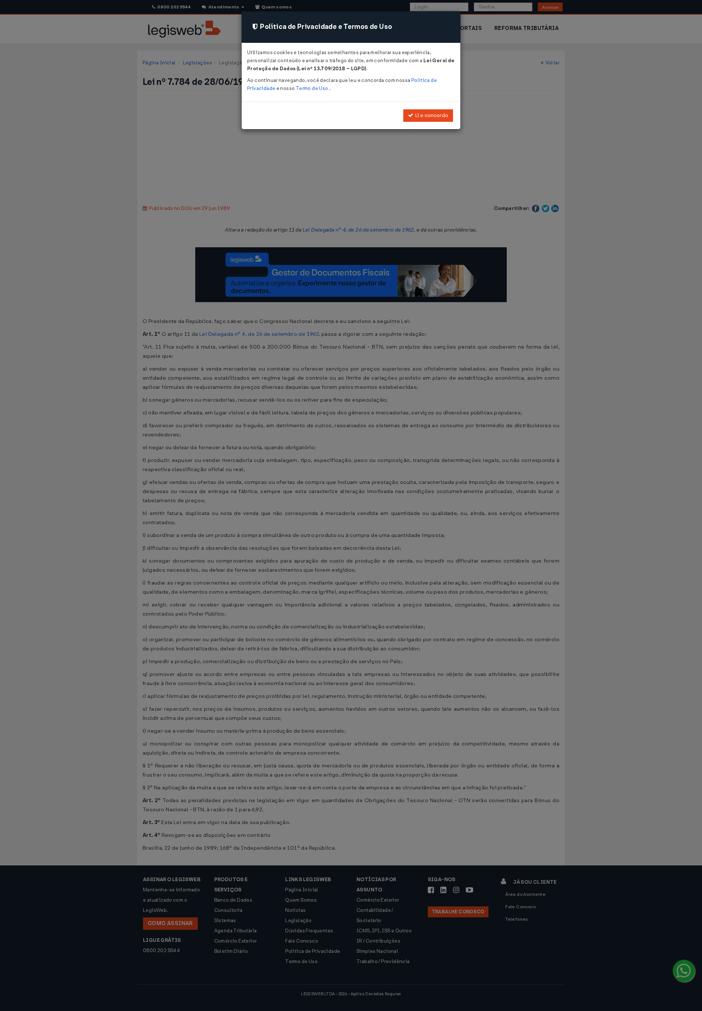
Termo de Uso (312, 88)
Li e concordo (430, 115)
